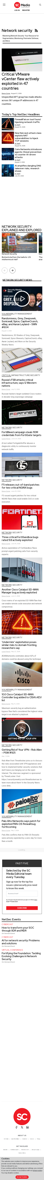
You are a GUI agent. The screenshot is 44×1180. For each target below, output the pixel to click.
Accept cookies (22, 1177)
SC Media (6, 1139)
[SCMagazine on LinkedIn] (27, 1127)
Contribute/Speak (14, 1149)
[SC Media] (22, 5)
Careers (32, 1139)
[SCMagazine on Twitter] (22, 1127)
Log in (17, 10)
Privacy (38, 1139)
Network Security (12, 427)
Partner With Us (22, 1153)
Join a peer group (35, 1149)
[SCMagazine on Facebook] (16, 1127)
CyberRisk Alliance (15, 1139)
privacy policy (37, 1170)
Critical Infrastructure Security (21, 375)
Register (26, 10)
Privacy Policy (14, 901)
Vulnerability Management (17, 314)
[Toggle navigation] (4, 4)
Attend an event (25, 1149)
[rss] (36, 30)
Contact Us (24, 1139)
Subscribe (22, 908)
